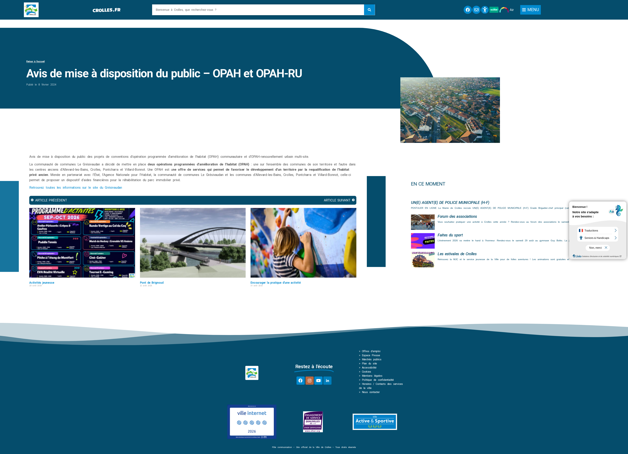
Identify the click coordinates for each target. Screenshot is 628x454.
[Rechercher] (369, 9)
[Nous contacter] (476, 10)
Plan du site (369, 363)
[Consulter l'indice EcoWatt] (493, 10)
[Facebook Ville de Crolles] (468, 10)
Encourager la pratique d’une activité (276, 282)
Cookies (366, 371)
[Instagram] (309, 381)
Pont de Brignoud (152, 282)
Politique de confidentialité (378, 379)
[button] (530, 10)
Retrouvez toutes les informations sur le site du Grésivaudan (75, 187)
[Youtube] (318, 381)
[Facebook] (301, 381)
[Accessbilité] (485, 10)
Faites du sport (450, 235)
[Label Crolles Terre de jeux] (313, 421)
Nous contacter (371, 392)
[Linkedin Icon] (327, 381)
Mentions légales (372, 375)
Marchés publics (371, 359)
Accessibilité (369, 367)
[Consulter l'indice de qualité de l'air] (504, 10)
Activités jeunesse (41, 282)
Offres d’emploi (371, 351)
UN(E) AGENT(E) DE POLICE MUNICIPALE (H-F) (450, 202)
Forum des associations (457, 216)
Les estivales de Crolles (457, 254)
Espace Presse (371, 355)
